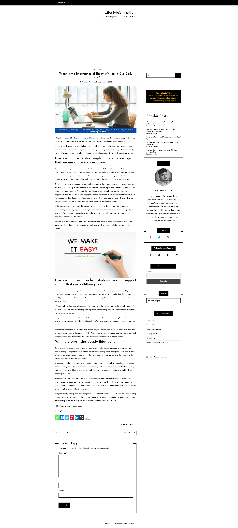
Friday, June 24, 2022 (104, 82)
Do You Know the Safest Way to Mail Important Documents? (161, 131)
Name (61, 481)
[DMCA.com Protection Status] (163, 370)
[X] (81, 416)
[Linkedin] (77, 416)
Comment (63, 453)
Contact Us (150, 325)
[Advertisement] (119, 43)
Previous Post (64, 433)
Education (96, 69)
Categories (61, 2)
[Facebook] (62, 416)
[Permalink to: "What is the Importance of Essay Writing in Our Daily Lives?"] (95, 110)
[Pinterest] (72, 416)
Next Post (128, 433)
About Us (150, 321)
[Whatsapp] (57, 416)
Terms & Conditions (153, 329)
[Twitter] (67, 416)
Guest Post (150, 338)
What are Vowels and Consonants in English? (163, 137)
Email (61, 491)
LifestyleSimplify (119, 13)
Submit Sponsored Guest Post (157, 342)
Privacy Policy (151, 334)
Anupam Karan (87, 82)
